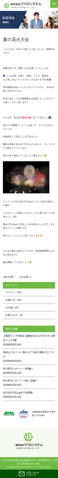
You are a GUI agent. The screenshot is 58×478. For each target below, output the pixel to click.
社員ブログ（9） (14, 315)
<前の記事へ (9, 277)
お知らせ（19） (14, 300)
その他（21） (13, 307)
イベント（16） (14, 292)
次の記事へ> (26, 277)
